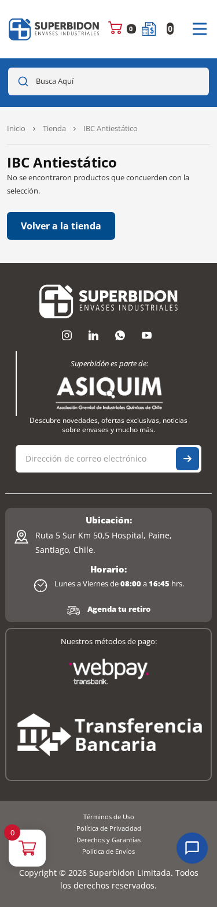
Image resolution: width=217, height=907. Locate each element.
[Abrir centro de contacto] (192, 848)
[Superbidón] (54, 29)
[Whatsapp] (120, 335)
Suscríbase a (187, 458)
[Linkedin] (94, 335)
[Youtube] (147, 335)
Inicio (16, 128)
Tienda (54, 128)
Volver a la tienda (61, 226)
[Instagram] (67, 335)
